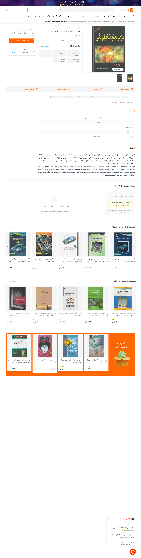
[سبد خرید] (6, 10)
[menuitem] (128, 16)
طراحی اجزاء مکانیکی (82, 97)
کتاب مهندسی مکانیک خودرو (64, 41)
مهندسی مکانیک (94, 97)
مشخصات (130, 102)
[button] (7, 246)
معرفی (122, 102)
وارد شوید (119, 205)
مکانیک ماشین (115, 97)
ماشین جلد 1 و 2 (54, 97)
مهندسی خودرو (105, 97)
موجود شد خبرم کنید (20, 41)
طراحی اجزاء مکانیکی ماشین (67, 97)
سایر (79, 27)
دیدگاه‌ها (114, 102)
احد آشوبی (124, 97)
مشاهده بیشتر (11, 227)
